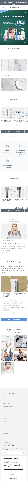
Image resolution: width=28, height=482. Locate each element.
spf (20, 75)
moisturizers (7, 75)
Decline (13, 474)
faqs (4, 396)
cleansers (20, 55)
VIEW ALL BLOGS (14, 319)
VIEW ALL (14, 219)
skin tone (5, 309)
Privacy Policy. (8, 467)
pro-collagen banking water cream (19, 121)
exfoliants (7, 55)
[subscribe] (23, 452)
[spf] (20, 90)
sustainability (6, 433)
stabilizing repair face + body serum (6, 121)
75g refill (20, 207)
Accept (13, 470)
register (5, 421)
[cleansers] (20, 70)
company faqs (6, 436)
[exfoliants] (7, 70)
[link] (7, 341)
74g (16, 207)
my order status (7, 415)
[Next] (25, 27)
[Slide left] (10, 136)
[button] (2, 2)
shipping (5, 399)
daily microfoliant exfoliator (19, 200)
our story (5, 430)
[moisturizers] (7, 90)
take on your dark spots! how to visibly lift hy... (14, 295)
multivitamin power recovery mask (6, 200)
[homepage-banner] (14, 27)
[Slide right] (17, 136)
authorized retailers (8, 406)
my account (6, 418)
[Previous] (2, 27)
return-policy (6, 403)
